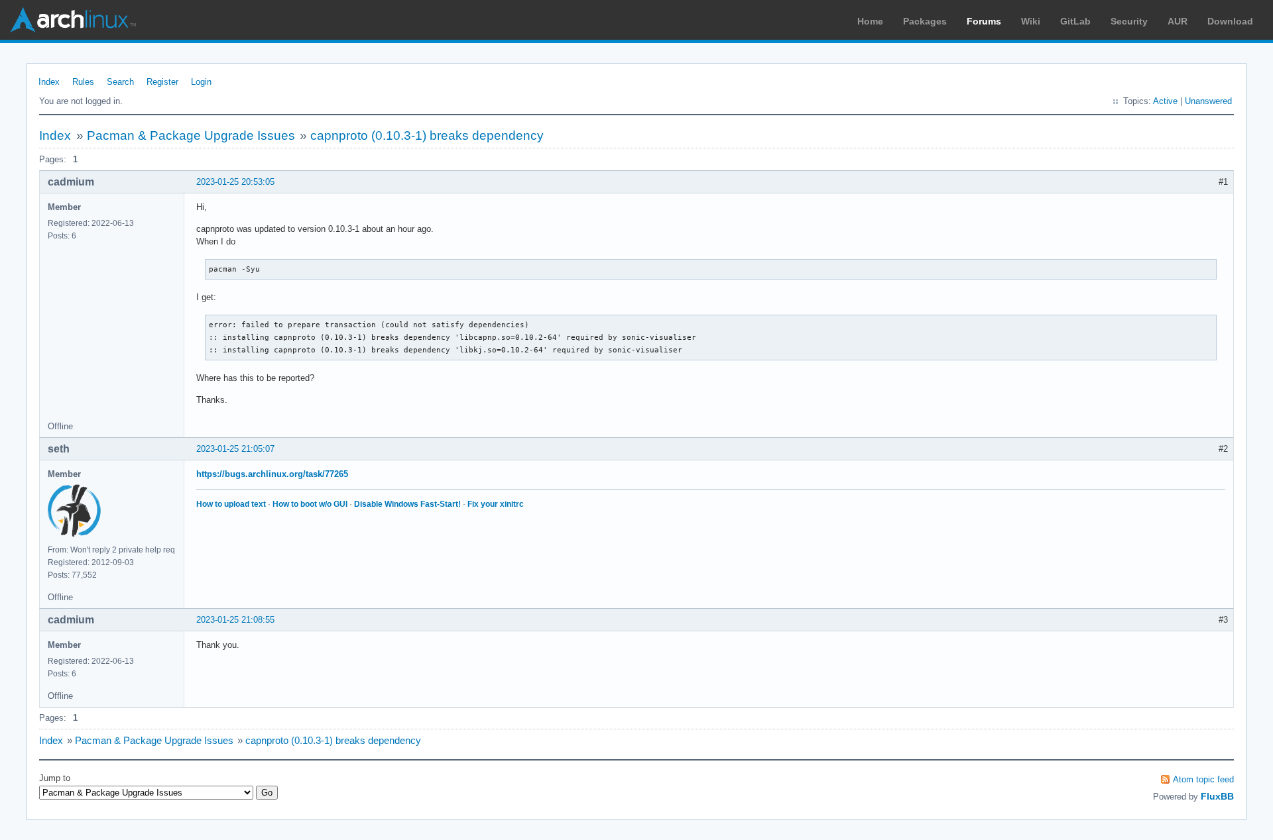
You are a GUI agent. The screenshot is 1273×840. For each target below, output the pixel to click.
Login (201, 82)
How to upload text (231, 504)
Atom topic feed (1203, 779)
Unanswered (1208, 101)
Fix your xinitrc (495, 504)
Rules (83, 82)
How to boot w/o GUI (310, 504)
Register (162, 82)
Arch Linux (73, 20)
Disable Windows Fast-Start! (407, 504)
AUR (1177, 21)
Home (870, 21)
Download (1230, 21)
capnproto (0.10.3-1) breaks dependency (427, 135)
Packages (925, 21)
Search (120, 82)
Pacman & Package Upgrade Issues (191, 135)
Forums (984, 21)
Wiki (1030, 21)
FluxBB (1217, 796)
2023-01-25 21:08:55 (235, 620)
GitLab (1075, 21)
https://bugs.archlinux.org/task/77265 (272, 474)
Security (1129, 21)
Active (1165, 101)
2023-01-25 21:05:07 (235, 449)
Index (49, 82)
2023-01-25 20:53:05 (235, 182)
